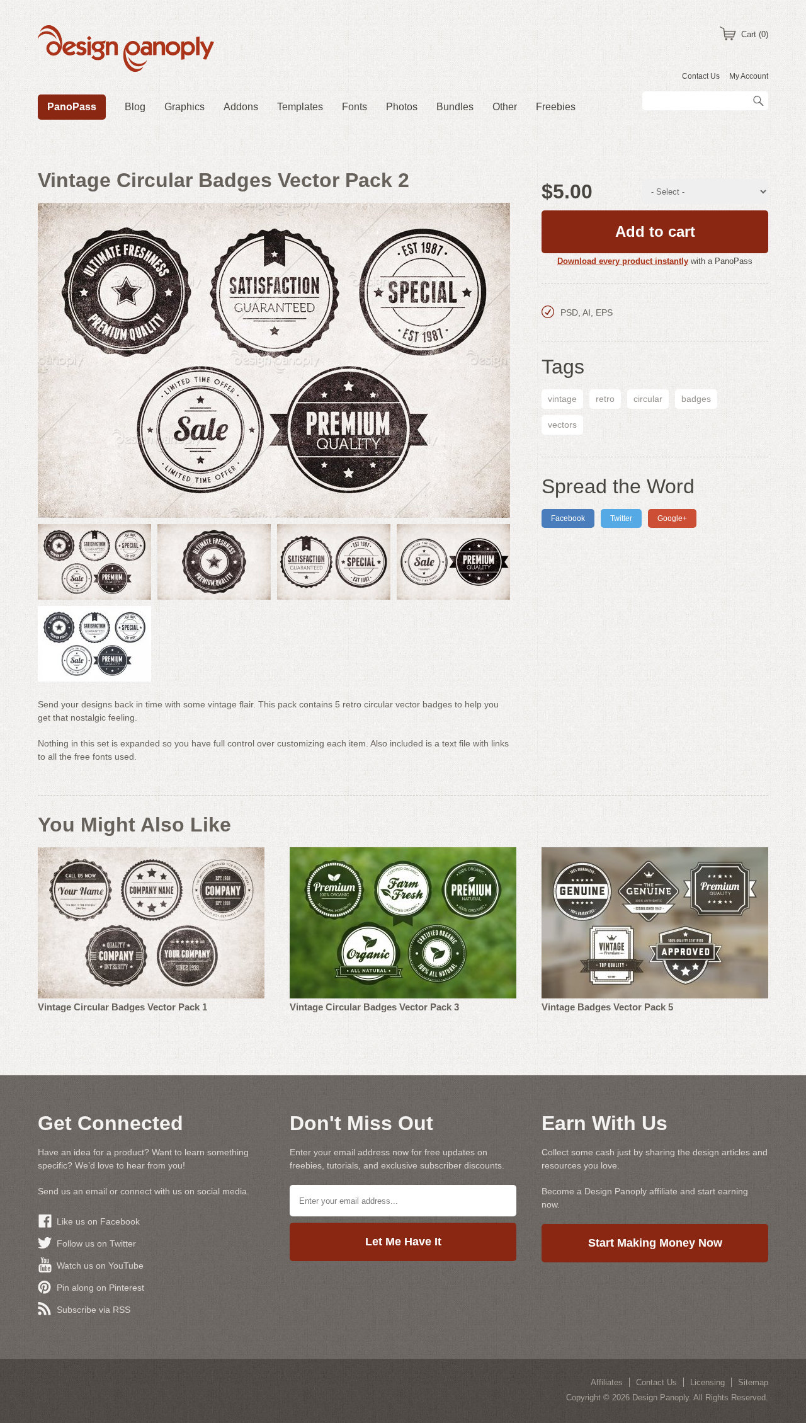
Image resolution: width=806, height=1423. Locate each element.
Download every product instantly (622, 261)
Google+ (672, 518)
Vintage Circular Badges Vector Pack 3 (374, 1007)
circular (647, 399)
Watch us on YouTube (100, 1265)
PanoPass (71, 106)
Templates (300, 106)
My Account (748, 76)
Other (504, 106)
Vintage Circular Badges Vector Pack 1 (122, 1007)
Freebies (556, 106)
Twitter (621, 518)
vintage (562, 399)
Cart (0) (754, 34)
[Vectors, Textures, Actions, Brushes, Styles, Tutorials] (126, 50)
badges (696, 399)
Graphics (184, 106)
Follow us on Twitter (96, 1243)
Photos (401, 106)
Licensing (707, 1382)
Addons (241, 106)
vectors (562, 425)
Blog (135, 106)
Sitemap (753, 1382)
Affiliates (607, 1382)
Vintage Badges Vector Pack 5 (607, 1007)
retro (605, 399)
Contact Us (701, 76)
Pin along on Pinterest (100, 1288)
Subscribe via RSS (93, 1310)
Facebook (568, 518)
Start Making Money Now (655, 1243)
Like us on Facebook (98, 1221)
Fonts (354, 106)
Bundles (455, 106)
